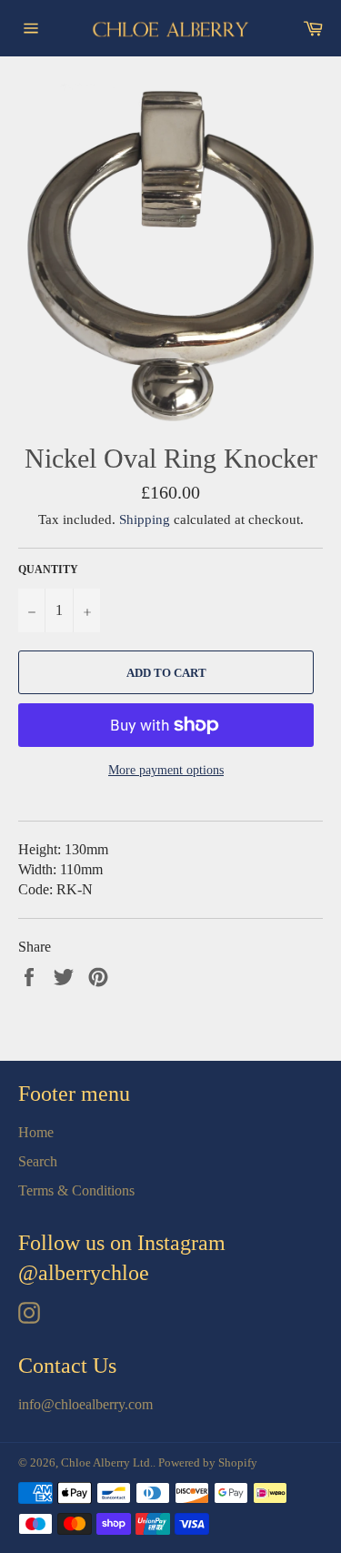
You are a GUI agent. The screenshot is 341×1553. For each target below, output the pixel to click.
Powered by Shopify (207, 1463)
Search (37, 1161)
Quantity (48, 569)
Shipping (144, 519)
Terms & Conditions (76, 1190)
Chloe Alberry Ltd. (107, 1463)
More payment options (166, 770)
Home (36, 1132)
